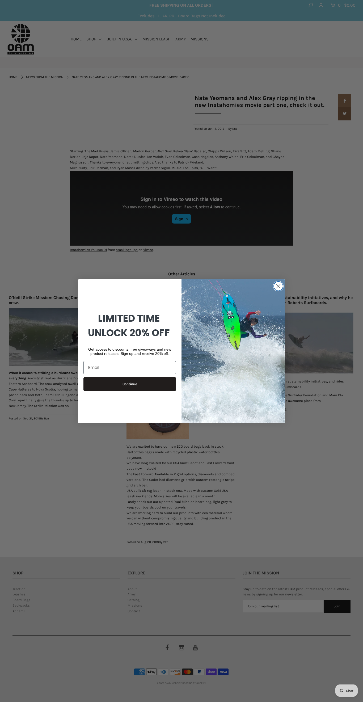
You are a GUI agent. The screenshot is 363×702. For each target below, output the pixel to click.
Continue (130, 384)
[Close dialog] (278, 286)
